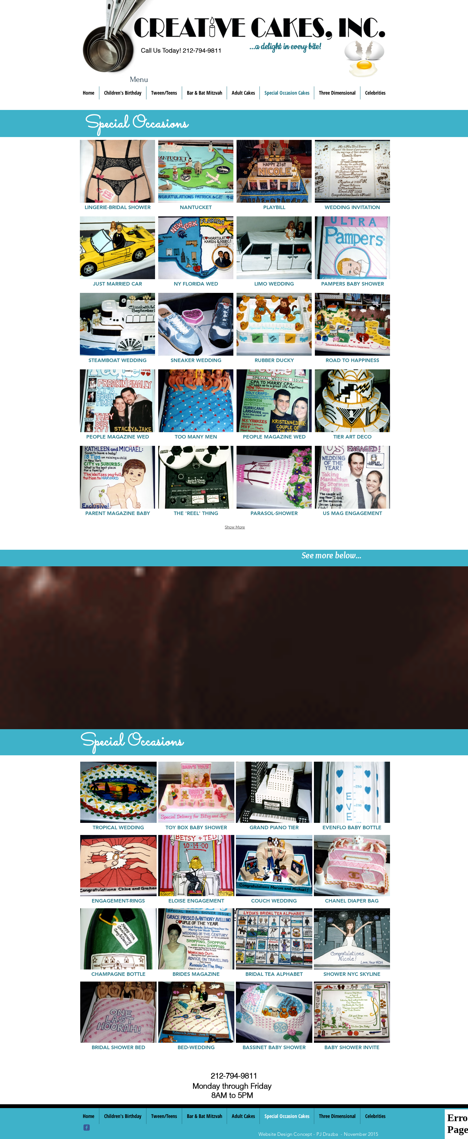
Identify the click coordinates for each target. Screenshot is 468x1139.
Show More (235, 527)
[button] (117, 176)
